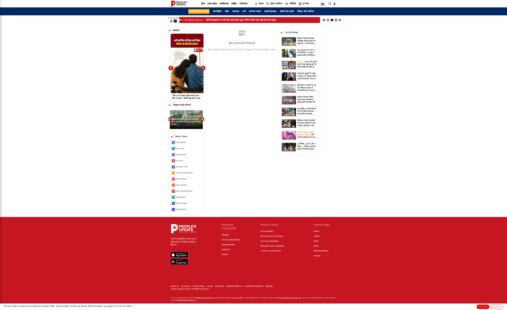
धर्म (244, 11)
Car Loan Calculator (269, 241)
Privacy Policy (199, 286)
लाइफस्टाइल (270, 11)
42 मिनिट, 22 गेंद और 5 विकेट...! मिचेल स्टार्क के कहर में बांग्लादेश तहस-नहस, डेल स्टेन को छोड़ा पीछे (306, 149)
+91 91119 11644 (236, 298)
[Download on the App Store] (171, 21)
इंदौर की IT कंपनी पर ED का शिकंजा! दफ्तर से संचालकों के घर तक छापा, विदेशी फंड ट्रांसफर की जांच (307, 90)
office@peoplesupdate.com (186, 300)
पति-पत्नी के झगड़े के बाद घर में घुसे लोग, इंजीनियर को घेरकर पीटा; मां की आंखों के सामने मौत (307, 138)
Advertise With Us (234, 286)
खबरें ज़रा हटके (287, 11)
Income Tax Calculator (270, 251)
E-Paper (317, 256)
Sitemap (269, 286)
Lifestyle (225, 235)
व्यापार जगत (255, 11)
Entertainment (228, 245)
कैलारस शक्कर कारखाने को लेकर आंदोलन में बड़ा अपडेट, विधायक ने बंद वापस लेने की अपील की (306, 124)
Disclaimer (220, 286)
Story (316, 246)
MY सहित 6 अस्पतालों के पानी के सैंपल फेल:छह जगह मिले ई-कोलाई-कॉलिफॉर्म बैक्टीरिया (306, 113)
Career (210, 286)
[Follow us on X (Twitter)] (332, 20)
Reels (316, 241)
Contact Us (186, 286)
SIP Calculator (266, 231)
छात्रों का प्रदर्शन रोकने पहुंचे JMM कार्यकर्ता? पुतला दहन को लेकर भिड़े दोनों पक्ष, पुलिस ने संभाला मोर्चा (307, 102)
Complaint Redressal (254, 286)
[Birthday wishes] (323, 4)
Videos (317, 236)
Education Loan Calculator (272, 246)
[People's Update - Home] (179, 3)
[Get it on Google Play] (175, 21)
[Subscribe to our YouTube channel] (336, 20)
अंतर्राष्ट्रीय (217, 11)
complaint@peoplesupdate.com (290, 298)
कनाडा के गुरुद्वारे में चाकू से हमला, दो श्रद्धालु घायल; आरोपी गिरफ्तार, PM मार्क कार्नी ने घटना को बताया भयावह (307, 78)
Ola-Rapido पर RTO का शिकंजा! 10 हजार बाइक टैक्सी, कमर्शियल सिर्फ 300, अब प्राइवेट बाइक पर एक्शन (306, 55)
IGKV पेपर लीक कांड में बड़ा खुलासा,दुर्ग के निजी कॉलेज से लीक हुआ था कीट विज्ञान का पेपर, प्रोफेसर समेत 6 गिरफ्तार (307, 67)
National (226, 249)
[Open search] (330, 4)
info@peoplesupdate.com (205, 298)
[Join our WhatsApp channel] (340, 20)
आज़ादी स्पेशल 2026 (199, 11)
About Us (175, 286)
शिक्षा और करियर (305, 11)
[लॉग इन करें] (334, 4)
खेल (227, 11)
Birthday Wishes (321, 251)
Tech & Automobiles (231, 240)
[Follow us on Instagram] (328, 20)
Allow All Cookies (483, 306)
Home (316, 231)
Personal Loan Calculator (271, 236)
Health (225, 254)
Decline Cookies (496, 306)
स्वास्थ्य (235, 11)
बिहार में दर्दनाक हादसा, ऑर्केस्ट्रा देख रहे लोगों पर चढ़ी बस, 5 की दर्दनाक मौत (306, 42)
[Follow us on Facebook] (324, 20)
